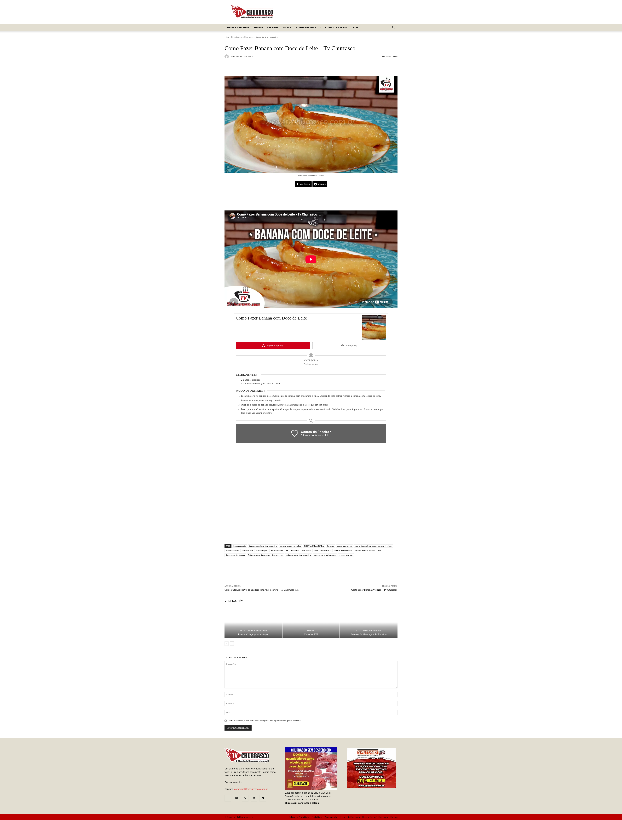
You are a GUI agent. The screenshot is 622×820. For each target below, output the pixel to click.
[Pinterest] (245, 798)
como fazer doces (344, 546)
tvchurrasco (236, 57)
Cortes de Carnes (336, 27)
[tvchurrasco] (227, 56)
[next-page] (232, 643)
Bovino (258, 27)
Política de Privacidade (299, 817)
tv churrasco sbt (345, 555)
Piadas (310, 630)
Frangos (272, 27)
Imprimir (321, 184)
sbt (379, 550)
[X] (254, 798)
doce (389, 546)
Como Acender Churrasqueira (252, 630)
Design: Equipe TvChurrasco (375, 817)
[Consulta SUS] (311, 622)
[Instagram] (236, 798)
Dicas (354, 27)
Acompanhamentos (308, 27)
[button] (393, 27)
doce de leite (247, 550)
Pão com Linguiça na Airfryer (253, 634)
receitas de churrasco (343, 550)
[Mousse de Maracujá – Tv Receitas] (368, 622)
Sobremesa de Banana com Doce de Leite (265, 555)
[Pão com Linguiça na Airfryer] (253, 622)
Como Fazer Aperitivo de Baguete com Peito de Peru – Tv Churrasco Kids (262, 589)
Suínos (287, 27)
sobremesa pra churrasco (325, 555)
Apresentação (331, 817)
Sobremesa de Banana (235, 555)
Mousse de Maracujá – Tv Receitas (369, 634)
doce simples (261, 550)
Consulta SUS (311, 634)
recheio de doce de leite (365, 550)
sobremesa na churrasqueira (298, 555)
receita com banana (322, 550)
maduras (295, 550)
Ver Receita (304, 184)
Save (264, 68)
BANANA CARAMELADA (314, 546)
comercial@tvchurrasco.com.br (251, 789)
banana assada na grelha (290, 546)
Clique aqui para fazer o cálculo (302, 802)
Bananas (330, 546)
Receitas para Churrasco (242, 36)
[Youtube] (262, 798)
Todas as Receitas (238, 27)
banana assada (239, 546)
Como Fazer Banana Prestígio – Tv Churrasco (374, 589)
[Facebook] (228, 798)
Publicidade (317, 817)
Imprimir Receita (274, 345)
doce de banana (232, 550)
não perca (306, 550)
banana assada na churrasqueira (263, 546)
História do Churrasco (350, 817)
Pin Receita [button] (351, 345)
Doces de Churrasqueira (267, 36)
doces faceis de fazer (279, 550)
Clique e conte (309, 435)
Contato (393, 817)
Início (227, 36)
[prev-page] (227, 643)
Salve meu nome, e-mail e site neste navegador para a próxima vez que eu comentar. (265, 720)
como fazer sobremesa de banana (369, 546)
